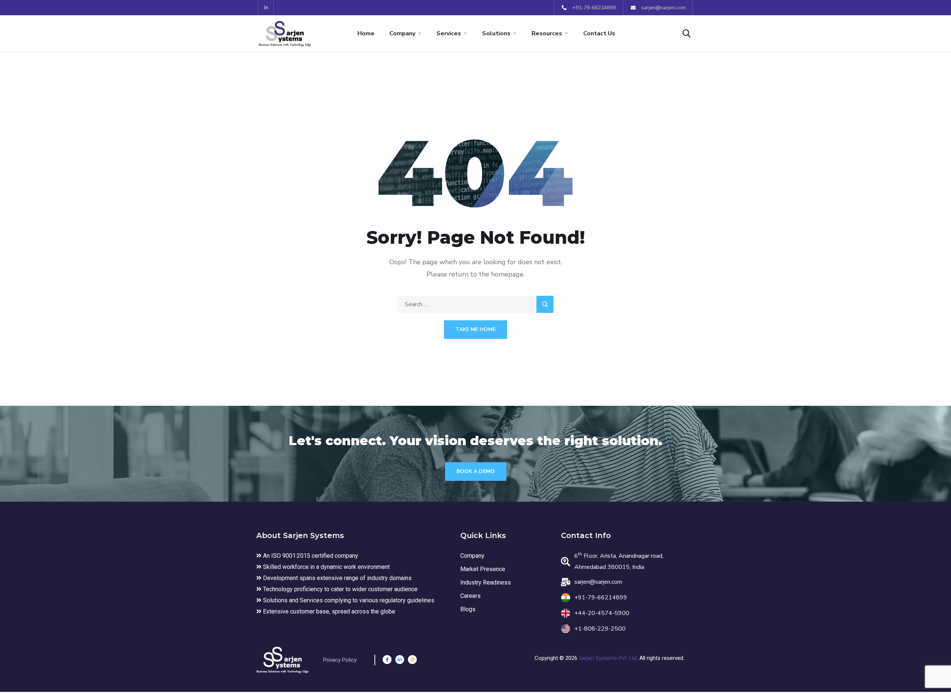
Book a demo (476, 471)
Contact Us (599, 33)
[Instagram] (412, 659)
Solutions (496, 33)
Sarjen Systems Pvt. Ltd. (609, 658)
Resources (547, 33)
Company (402, 33)
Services (448, 33)
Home (365, 33)
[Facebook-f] (387, 659)
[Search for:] (475, 304)
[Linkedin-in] (266, 7)
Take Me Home (475, 329)
